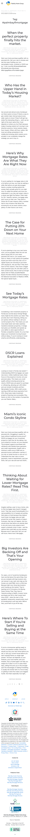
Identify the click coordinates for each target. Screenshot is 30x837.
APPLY (7, 699)
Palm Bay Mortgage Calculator (15, 789)
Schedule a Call (15, 766)
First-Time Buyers (17, 566)
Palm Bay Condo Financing (15, 776)
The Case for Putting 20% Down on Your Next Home (15, 227)
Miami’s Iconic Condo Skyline (15, 416)
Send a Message (15, 764)
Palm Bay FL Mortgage (16, 51)
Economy (22, 171)
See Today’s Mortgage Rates (15, 295)
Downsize (5, 241)
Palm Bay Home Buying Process (15, 790)
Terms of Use (13, 753)
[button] (2, 3)
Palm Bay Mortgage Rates (15, 781)
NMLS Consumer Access (20, 751)
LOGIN (23, 699)
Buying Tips (12, 103)
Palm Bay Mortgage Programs (15, 779)
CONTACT (15, 699)
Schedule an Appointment (15, 767)
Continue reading (15, 75)
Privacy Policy (4, 753)
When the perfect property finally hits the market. (15, 38)
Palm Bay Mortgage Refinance (15, 782)
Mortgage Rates (22, 172)
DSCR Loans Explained (15, 354)
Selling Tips (21, 107)
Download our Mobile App (15, 705)
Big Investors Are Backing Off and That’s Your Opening (15, 553)
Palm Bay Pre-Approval (15, 794)
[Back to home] (15, 3)
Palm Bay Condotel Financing (15, 777)
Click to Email (15, 762)
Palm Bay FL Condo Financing (18, 104)
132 (19, 684)
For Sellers (12, 172)
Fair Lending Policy (16, 748)
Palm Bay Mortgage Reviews (15, 795)
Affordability (13, 171)
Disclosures (21, 746)
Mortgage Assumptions (14, 749)
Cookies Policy (13, 746)
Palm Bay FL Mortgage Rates (18, 52)
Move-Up (21, 241)
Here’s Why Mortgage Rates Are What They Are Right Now (15, 158)
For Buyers (21, 103)
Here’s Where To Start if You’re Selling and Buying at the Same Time (15, 625)
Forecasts (22, 498)
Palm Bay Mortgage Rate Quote (15, 792)
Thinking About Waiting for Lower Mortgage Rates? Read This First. (15, 482)
